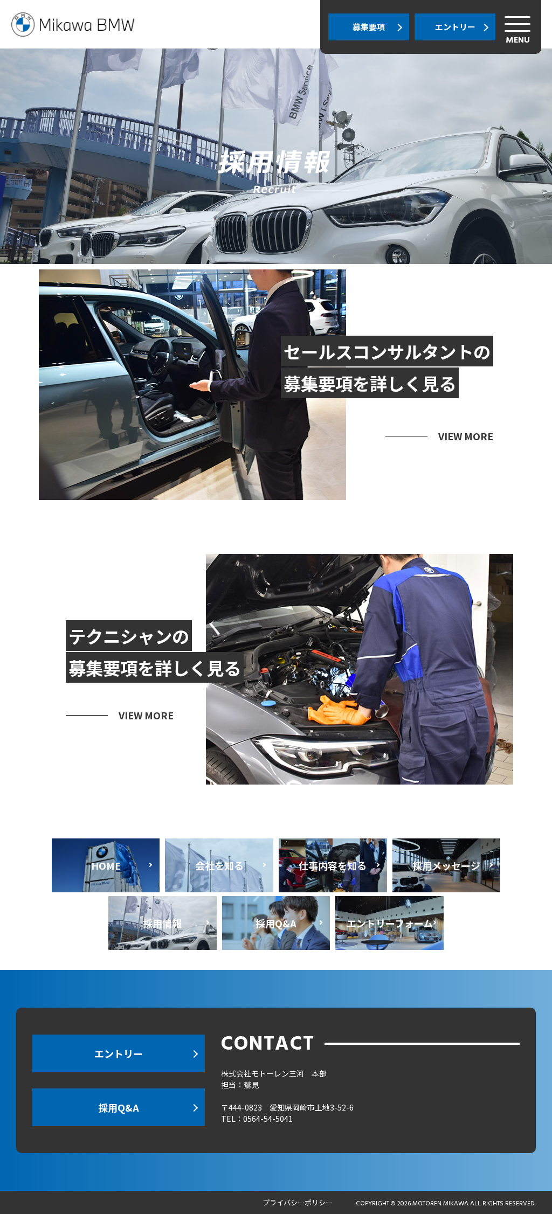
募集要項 (369, 26)
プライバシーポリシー (298, 1202)
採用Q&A (118, 1107)
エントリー (455, 26)
